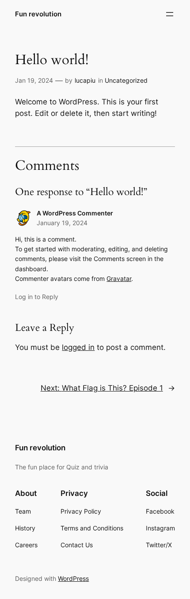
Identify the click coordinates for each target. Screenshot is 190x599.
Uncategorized (126, 80)
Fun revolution (38, 14)
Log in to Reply (36, 296)
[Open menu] (169, 14)
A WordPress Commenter (75, 213)
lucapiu (85, 80)
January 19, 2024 (62, 223)
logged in (78, 347)
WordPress (73, 578)
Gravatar (118, 278)
